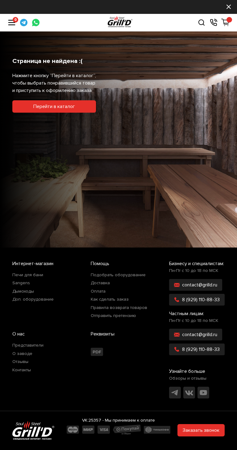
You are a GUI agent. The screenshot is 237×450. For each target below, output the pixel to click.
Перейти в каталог (54, 106)
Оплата (98, 291)
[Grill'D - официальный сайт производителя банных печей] (33, 430)
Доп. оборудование (33, 299)
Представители (28, 345)
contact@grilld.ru (199, 285)
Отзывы (20, 362)
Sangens (21, 283)
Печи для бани (27, 275)
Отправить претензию (113, 316)
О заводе (22, 354)
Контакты (21, 370)
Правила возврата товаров (119, 308)
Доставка (100, 283)
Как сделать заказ (110, 299)
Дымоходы (23, 291)
